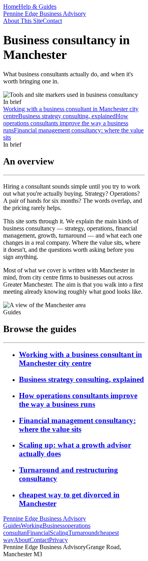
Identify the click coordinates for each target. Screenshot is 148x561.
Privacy (58, 539)
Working (32, 525)
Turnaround (82, 532)
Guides (12, 525)
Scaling (59, 532)
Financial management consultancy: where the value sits (77, 424)
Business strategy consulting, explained (81, 379)
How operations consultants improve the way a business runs (78, 399)
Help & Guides (37, 6)
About (22, 539)
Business (54, 525)
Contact (52, 20)
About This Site (23, 20)
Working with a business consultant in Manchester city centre (80, 358)
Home (11, 6)
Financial (38, 532)
